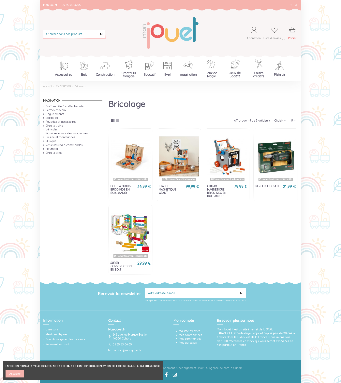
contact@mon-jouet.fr (127, 350)
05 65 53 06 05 (71, 5)
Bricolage (52, 118)
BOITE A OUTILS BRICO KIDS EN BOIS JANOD (121, 189)
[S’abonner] (242, 293)
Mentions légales (56, 334)
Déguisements (55, 114)
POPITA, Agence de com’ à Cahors (220, 368)
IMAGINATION (51, 100)
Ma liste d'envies (189, 331)
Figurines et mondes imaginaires (67, 133)
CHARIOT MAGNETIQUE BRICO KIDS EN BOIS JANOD (216, 191)
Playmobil (52, 149)
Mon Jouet (50, 5)
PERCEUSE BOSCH (267, 186)
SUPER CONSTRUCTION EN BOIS (121, 266)
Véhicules (52, 129)
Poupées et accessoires (61, 122)
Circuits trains (54, 125)
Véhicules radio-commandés (64, 145)
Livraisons (52, 329)
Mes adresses (188, 342)
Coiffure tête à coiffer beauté (64, 106)
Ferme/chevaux (56, 110)
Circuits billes (54, 153)
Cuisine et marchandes (60, 137)
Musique (51, 141)
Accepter (15, 373)
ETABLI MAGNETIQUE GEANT (167, 189)
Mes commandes (190, 339)
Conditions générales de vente (65, 339)
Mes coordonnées (190, 335)
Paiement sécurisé (57, 344)
